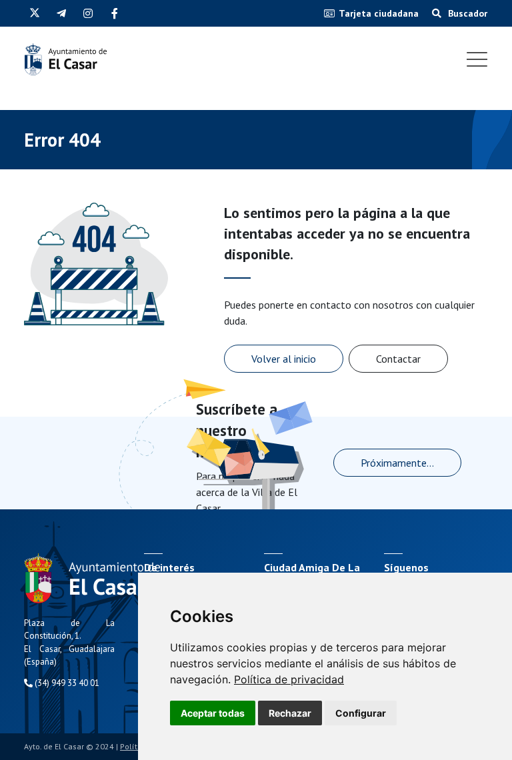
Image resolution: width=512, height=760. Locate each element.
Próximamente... (397, 462)
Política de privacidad (289, 679)
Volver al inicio (283, 358)
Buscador (466, 13)
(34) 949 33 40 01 (66, 683)
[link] (289, 679)
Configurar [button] (360, 713)
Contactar (398, 358)
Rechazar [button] (290, 713)
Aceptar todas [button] (213, 713)
